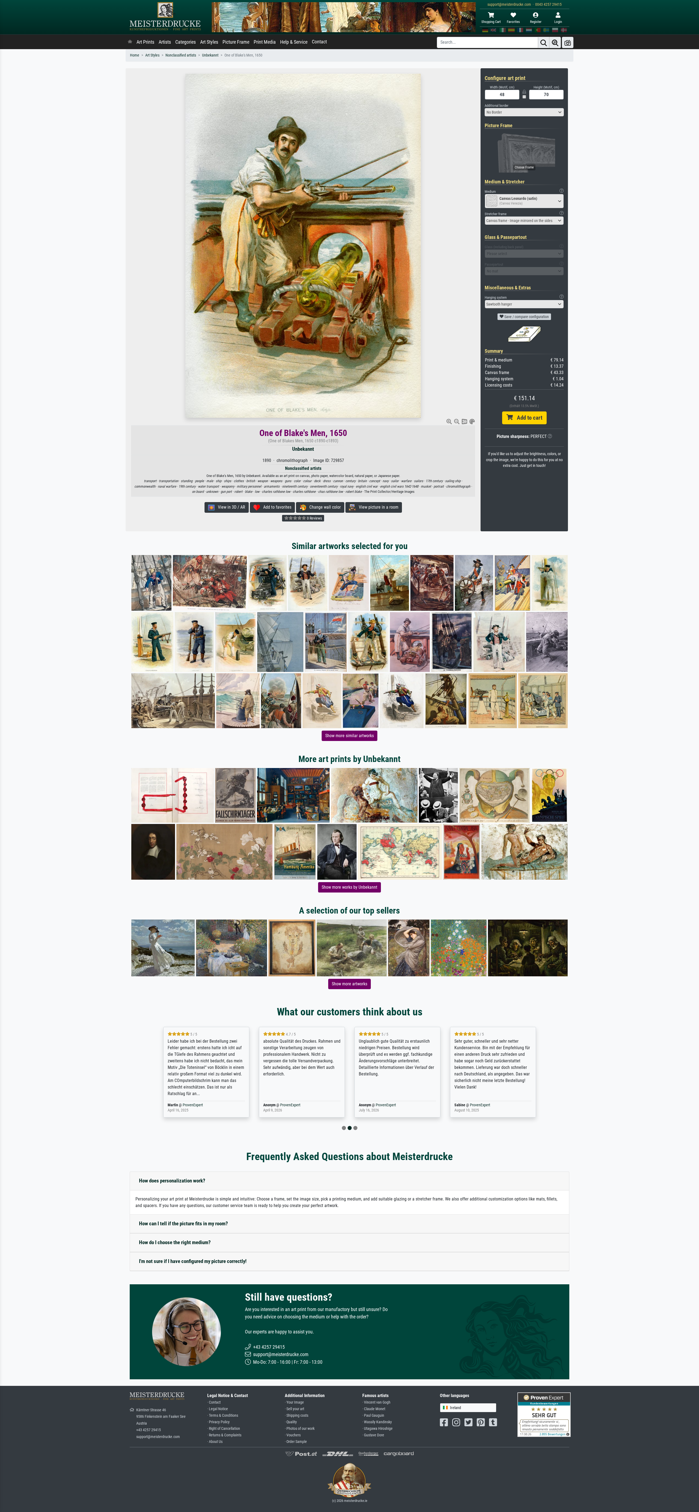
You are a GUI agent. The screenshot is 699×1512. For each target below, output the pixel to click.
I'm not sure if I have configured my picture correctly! (193, 1261)
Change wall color (323, 507)
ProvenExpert (189, 1105)
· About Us (215, 1441)
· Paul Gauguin (373, 1415)
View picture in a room (377, 507)
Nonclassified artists (180, 55)
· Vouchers (293, 1435)
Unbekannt (210, 55)
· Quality (291, 1422)
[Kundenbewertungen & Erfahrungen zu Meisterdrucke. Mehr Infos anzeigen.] (544, 1414)
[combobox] (524, 112)
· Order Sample (296, 1441)
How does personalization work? (172, 1181)
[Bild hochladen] (567, 42)
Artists (165, 42)
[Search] (543, 42)
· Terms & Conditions (222, 1415)
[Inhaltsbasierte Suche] (555, 42)
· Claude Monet (373, 1409)
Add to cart (527, 417)
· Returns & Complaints (224, 1435)
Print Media (265, 42)
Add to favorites (275, 507)
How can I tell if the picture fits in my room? (183, 1223)
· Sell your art (294, 1409)
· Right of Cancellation (223, 1428)
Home (134, 55)
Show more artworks (349, 983)
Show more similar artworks (349, 735)
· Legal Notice (217, 1409)
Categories (185, 42)
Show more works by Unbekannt (349, 887)
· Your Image (294, 1402)
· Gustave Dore (373, 1435)
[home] (130, 42)
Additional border (496, 105)
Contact (319, 42)
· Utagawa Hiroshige (377, 1428)
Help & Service (293, 42)
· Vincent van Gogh (376, 1402)
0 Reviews (314, 518)
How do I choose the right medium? (175, 1242)
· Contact (214, 1402)
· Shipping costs (296, 1415)
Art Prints (145, 42)
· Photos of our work (300, 1428)
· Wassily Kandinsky (377, 1422)
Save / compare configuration (526, 317)
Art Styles (209, 42)
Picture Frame (236, 42)
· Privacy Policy (218, 1422)
